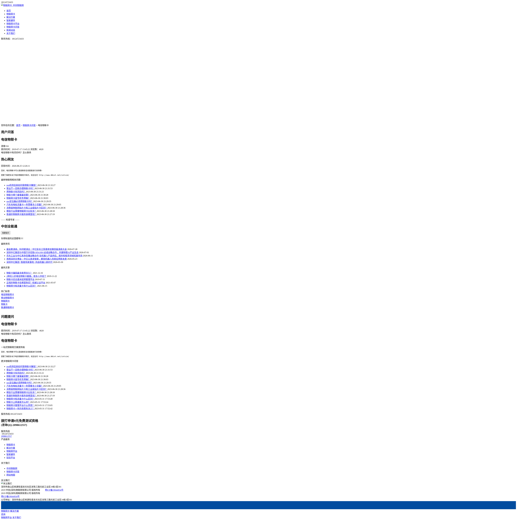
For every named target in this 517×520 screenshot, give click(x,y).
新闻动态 (10, 30)
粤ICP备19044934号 (54, 490)
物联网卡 (10, 14)
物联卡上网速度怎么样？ (18, 402)
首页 (8, 11)
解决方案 (10, 17)
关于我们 (10, 33)
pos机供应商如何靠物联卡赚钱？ (21, 185)
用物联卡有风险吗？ (16, 192)
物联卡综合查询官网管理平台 (20, 279)
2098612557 (6, 436)
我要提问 (5, 233)
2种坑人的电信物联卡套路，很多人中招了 (26, 276)
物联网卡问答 (12, 27)
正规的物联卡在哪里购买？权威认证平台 (25, 283)
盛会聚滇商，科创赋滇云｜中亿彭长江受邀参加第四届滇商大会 (36, 249)
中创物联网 (11, 468)
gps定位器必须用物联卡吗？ (19, 201)
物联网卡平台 (12, 24)
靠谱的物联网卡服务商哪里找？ (21, 214)
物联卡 (4, 304)
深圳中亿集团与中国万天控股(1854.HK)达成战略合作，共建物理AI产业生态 (42, 252)
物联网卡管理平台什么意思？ (20, 405)
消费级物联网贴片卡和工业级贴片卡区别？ (26, 208)
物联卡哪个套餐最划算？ (18, 195)
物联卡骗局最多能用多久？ (19, 273)
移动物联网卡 (7, 298)
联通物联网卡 (7, 307)
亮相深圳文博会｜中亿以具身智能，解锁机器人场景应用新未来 (36, 259)
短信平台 (10, 457)
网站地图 (10, 475)
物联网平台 (11, 451)
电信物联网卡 (7, 294)
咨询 (3, 514)
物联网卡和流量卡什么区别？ (20, 399)
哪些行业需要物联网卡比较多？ (21, 211)
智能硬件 (10, 20)
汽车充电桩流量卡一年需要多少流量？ (24, 204)
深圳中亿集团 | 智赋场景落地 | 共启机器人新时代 (29, 262)
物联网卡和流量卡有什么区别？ (21, 286)
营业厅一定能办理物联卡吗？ (20, 188)
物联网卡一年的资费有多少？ (20, 408)
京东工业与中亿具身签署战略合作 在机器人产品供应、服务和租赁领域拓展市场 (44, 256)
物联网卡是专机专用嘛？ (18, 198)
